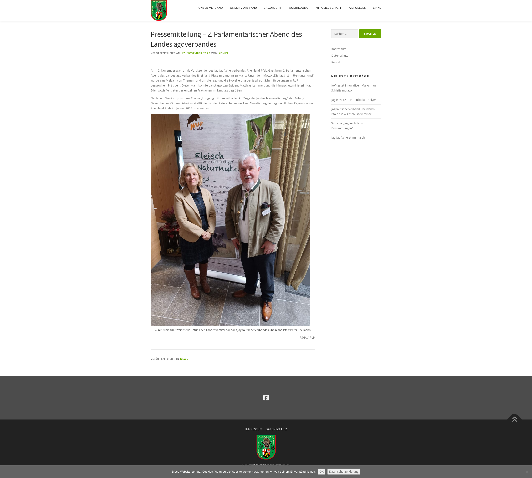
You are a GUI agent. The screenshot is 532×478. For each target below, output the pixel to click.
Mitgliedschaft (329, 7)
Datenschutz (339, 55)
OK (321, 471)
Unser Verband (210, 7)
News (184, 359)
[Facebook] (266, 397)
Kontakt (336, 62)
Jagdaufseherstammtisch (348, 137)
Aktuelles (357, 7)
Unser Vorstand (243, 7)
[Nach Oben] (514, 419)
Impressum (338, 49)
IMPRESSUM (253, 429)
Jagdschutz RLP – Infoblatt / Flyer (353, 100)
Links (377, 7)
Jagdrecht (273, 7)
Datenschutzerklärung (343, 471)
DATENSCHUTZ (276, 429)
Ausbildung (299, 7)
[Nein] (527, 472)
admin (223, 53)
